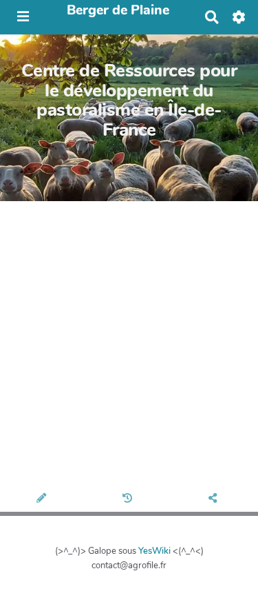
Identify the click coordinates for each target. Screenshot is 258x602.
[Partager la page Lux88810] (215, 499)
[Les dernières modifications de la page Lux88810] (129, 499)
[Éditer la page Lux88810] (43, 499)
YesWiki (154, 551)
